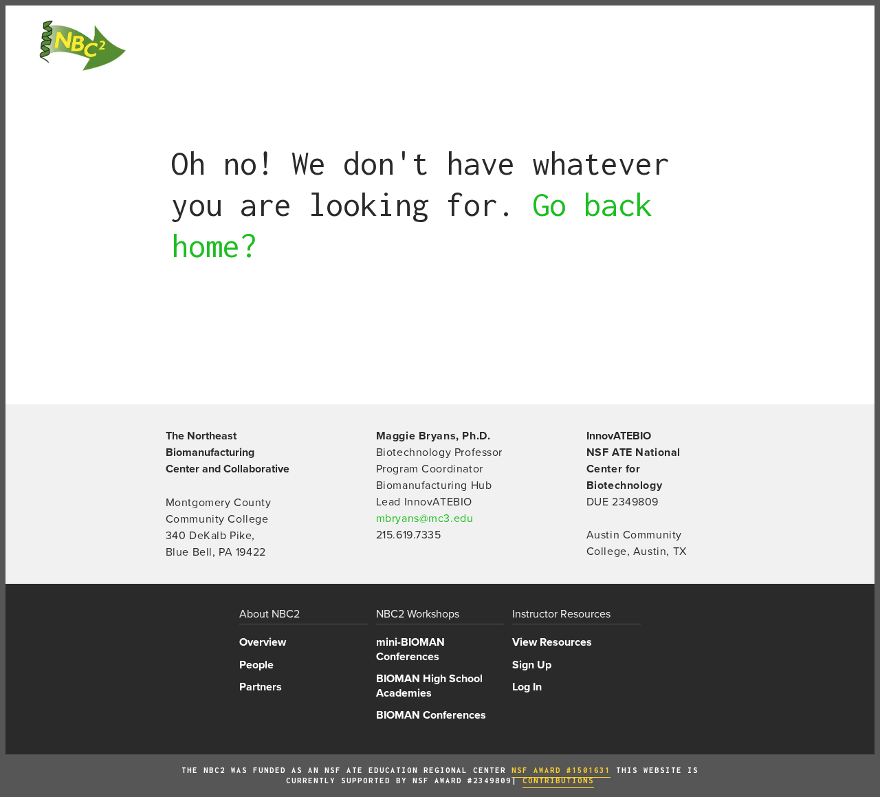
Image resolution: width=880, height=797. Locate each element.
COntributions (558, 780)
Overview (262, 642)
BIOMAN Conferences (431, 715)
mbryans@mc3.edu (425, 518)
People (256, 665)
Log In (527, 687)
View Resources (552, 642)
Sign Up (531, 665)
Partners (260, 687)
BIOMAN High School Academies (429, 685)
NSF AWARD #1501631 (561, 770)
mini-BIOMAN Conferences (410, 649)
